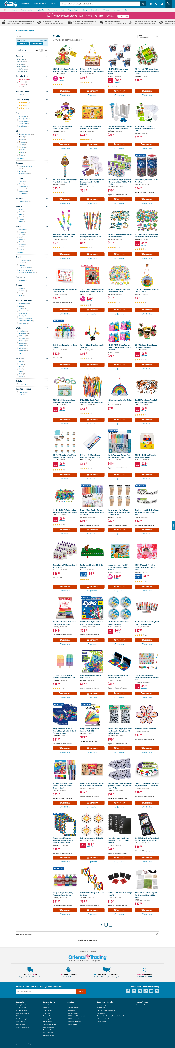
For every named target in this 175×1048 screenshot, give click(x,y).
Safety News (101, 1013)
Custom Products (141, 1005)
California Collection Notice (106, 1010)
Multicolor (23, 44)
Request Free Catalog (22, 1013)
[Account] (162, 4)
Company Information (74, 1005)
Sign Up (80, 991)
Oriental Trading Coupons (24, 1019)
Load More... (21, 158)
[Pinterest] (140, 991)
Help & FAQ (46, 1008)
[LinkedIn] (134, 991)
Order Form (46, 1013)
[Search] (143, 3)
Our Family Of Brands (74, 1021)
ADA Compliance (48, 1033)
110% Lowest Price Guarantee (77, 1016)
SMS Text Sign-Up (21, 1024)
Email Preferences (48, 1035)
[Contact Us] (156, 4)
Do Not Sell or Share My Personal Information (111, 1016)
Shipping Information (50, 1019)
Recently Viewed (24, 934)
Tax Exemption (47, 1030)
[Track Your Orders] (151, 4)
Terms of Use (101, 1008)
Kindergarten (37, 44)
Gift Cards (19, 1016)
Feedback (173, 525)
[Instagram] (157, 991)
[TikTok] (146, 991)
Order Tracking (47, 1010)
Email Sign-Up (20, 1021)
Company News (72, 1024)
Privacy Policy (101, 1005)
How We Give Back (73, 1008)
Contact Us (46, 1005)
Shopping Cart (47, 1021)
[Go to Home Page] (16, 31)
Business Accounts (21, 1010)
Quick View (66, 95)
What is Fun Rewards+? (23, 1027)
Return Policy (47, 1016)
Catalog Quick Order (22, 1005)
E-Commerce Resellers (104, 1019)
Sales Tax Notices (48, 1027)
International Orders (49, 1024)
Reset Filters (43, 40)
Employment (72, 1010)
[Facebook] (128, 991)
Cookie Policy (101, 1021)
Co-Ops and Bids (21, 1008)
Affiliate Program (73, 1013)
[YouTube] (151, 991)
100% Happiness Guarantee (76, 1019)
